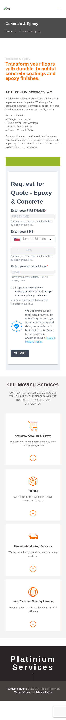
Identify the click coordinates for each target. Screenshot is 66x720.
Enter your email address (29, 266)
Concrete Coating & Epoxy (33, 435)
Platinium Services (33, 663)
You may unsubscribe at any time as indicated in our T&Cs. (29, 302)
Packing (33, 490)
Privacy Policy (44, 692)
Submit (20, 353)
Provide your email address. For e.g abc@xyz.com (29, 279)
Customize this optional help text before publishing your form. (31, 223)
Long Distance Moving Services (33, 601)
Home (9, 31)
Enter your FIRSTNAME (28, 210)
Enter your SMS (22, 231)
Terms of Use (22, 692)
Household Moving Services (33, 546)
